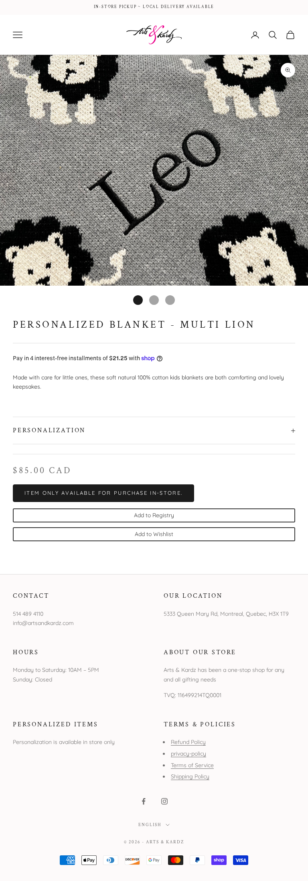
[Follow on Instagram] (164, 801)
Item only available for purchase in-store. (103, 493)
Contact (31, 596)
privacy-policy (188, 753)
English (150, 825)
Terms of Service (192, 765)
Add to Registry (154, 515)
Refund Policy (188, 742)
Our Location (193, 596)
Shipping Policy (190, 776)
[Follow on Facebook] (144, 801)
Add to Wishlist (154, 534)
